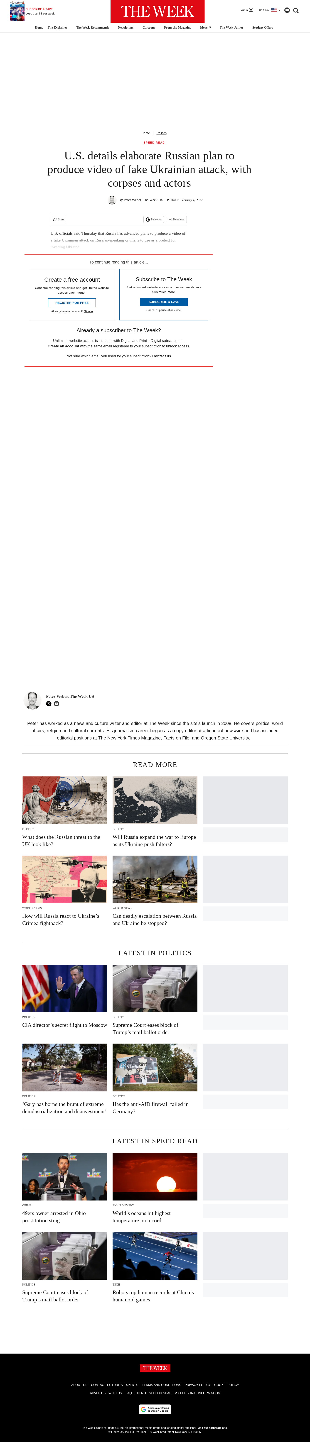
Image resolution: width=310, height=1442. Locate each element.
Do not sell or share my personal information (177, 1393)
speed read (154, 142)
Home (145, 133)
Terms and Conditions (161, 1385)
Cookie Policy (226, 1385)
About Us (79, 1385)
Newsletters (125, 27)
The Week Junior (231, 27)
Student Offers (262, 27)
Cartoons (149, 27)
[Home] (38, 27)
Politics (162, 133)
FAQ (128, 1393)
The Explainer (57, 27)
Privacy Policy (198, 1385)
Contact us (161, 356)
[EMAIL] (58, 704)
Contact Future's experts (114, 1385)
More (204, 27)
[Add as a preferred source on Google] (155, 1409)
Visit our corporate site (212, 1428)
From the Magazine (177, 27)
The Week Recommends (92, 27)
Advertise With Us (106, 1393)
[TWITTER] (50, 704)
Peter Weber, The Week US (143, 200)
